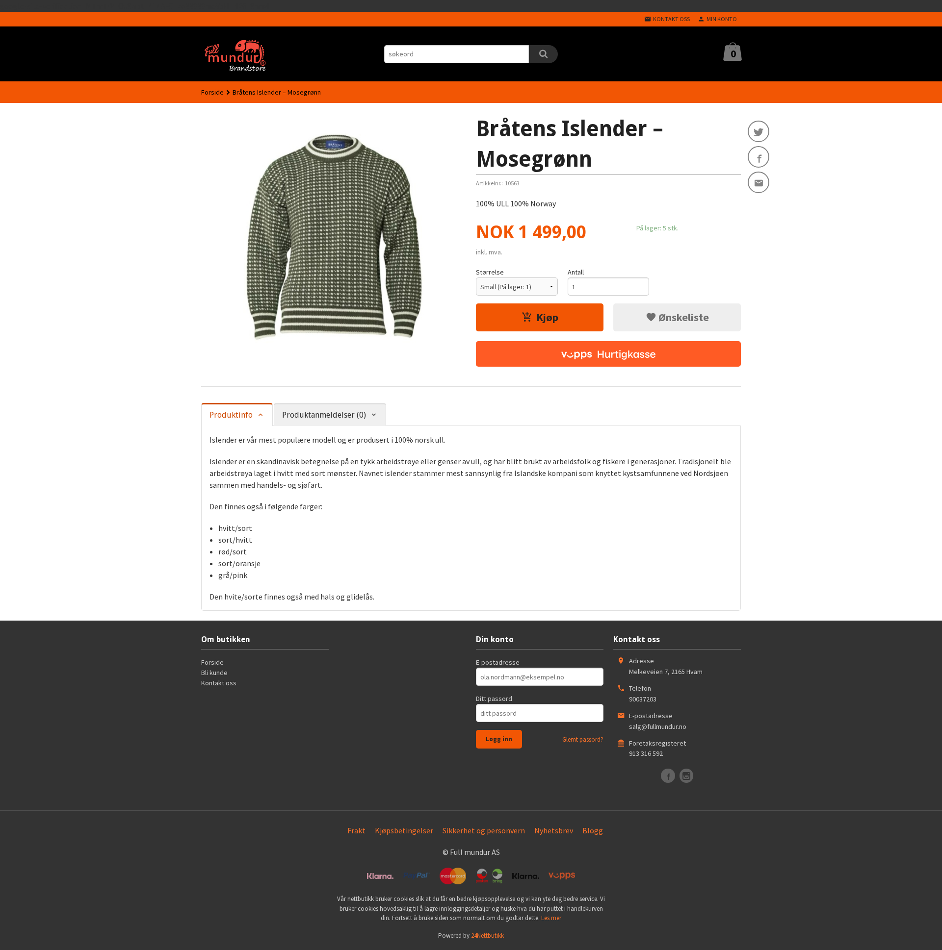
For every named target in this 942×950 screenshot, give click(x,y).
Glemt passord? (582, 739)
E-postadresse (498, 662)
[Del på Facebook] (758, 157)
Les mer (551, 918)
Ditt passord (494, 698)
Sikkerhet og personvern (484, 830)
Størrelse (490, 272)
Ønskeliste (682, 317)
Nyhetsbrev (553, 830)
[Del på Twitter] (758, 131)
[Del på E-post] (758, 182)
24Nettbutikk (487, 935)
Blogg (592, 830)
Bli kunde (214, 672)
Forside (212, 92)
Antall (576, 272)
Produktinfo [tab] (231, 415)
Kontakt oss (218, 682)
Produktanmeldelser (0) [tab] (324, 415)
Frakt (356, 830)
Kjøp (547, 317)
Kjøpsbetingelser (404, 830)
